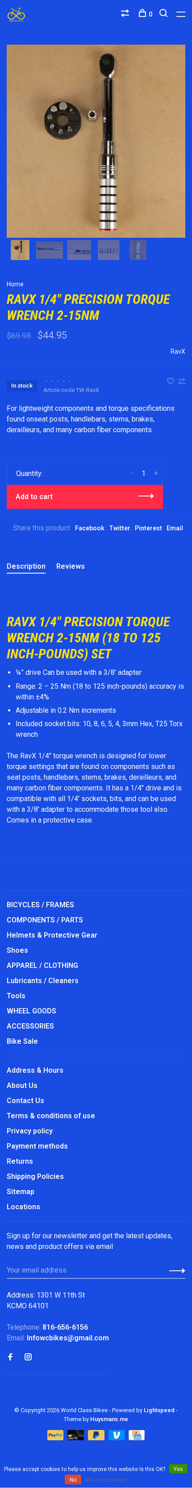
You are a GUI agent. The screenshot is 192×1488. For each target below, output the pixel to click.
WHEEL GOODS (31, 1011)
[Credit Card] (137, 1438)
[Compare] (126, 14)
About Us (22, 1085)
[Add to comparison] (181, 382)
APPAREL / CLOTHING (42, 965)
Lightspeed (159, 1410)
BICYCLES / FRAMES (40, 905)
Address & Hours (35, 1070)
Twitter (119, 528)
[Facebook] (10, 1357)
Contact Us (25, 1100)
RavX (178, 351)
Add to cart (34, 496)
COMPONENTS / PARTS (45, 920)
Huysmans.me (109, 1419)
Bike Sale (22, 1041)
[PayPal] (56, 1438)
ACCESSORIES (30, 1026)
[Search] (164, 14)
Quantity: (29, 473)
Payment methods (37, 1146)
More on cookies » (107, 1480)
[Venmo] (118, 1438)
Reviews (70, 566)
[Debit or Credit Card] (76, 1438)
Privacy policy (30, 1131)
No (73, 1480)
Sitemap (20, 1191)
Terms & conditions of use (51, 1116)
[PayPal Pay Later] (97, 1438)
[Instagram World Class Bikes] (28, 1357)
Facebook (89, 528)
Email (175, 528)
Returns (20, 1161)
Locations (23, 1207)
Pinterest (148, 528)
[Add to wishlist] (171, 382)
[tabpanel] (96, 141)
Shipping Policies (35, 1176)
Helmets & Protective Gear (52, 935)
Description (26, 566)
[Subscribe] (174, 1270)
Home (15, 284)
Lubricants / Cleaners (43, 980)
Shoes (17, 950)
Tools (16, 996)
